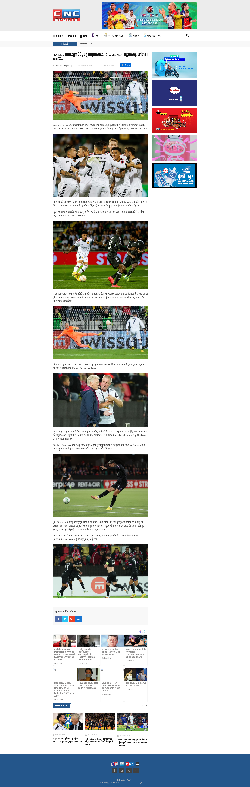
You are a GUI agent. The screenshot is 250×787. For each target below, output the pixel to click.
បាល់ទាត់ (72, 36)
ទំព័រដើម (59, 36)
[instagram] (121, 770)
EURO (135, 36)
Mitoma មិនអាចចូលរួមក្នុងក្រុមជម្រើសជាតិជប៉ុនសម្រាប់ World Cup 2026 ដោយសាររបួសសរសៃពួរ (85, 742)
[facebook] (114, 770)
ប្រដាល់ (83, 36)
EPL (97, 36)
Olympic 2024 (115, 36)
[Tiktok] (136, 770)
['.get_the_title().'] (53, 721)
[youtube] (129, 770)
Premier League (62, 65)
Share (127, 65)
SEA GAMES (153, 36)
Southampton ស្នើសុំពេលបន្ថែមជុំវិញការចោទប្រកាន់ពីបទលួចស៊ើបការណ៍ (115, 743)
